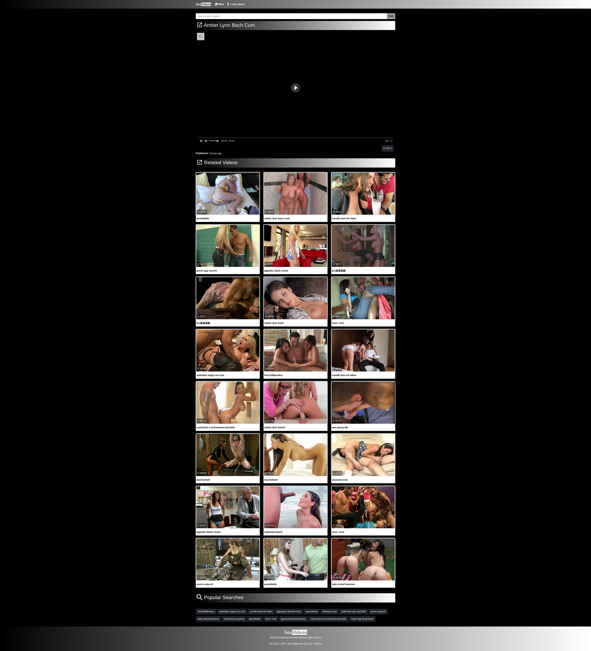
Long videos (237, 4)
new (295, 637)
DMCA (318, 643)
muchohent (312, 611)
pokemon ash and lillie (353, 611)
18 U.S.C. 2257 (277, 643)
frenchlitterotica (206, 611)
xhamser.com (329, 611)
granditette (255, 619)
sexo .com (270, 619)
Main (221, 4)
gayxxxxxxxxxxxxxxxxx (293, 619)
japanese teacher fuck (289, 611)
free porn (308, 637)
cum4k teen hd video (261, 611)
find (391, 16)
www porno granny (234, 619)
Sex (203, 4)
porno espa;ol (378, 611)
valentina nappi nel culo (232, 611)
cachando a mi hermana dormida (328, 619)
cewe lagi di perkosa (362, 619)
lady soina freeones (208, 619)
